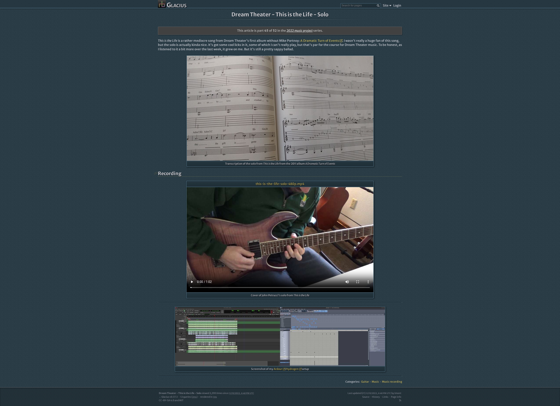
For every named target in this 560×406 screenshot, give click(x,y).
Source (365, 397)
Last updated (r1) (369, 393)
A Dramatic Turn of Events (319, 41)
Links (385, 397)
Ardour (278, 369)
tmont (397, 393)
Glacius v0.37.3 (169, 397)
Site (385, 5)
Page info (396, 397)
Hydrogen (292, 369)
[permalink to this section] (156, 173)
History (376, 397)
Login (397, 5)
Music (375, 381)
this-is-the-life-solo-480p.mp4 (280, 184)
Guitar (365, 381)
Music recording (392, 381)
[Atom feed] (400, 400)
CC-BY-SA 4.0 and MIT (171, 400)
